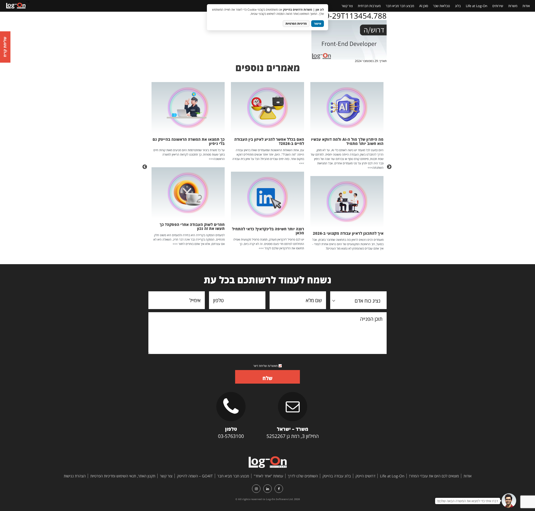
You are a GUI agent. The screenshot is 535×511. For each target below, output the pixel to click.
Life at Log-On (476, 6)
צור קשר (347, 6)
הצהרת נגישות (75, 476)
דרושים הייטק (365, 476)
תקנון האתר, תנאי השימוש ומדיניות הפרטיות (122, 476)
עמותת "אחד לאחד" (268, 476)
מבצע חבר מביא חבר (400, 6)
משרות (512, 6)
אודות (526, 6)
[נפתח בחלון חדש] (279, 488)
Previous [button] (390, 166)
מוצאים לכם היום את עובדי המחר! (434, 476)
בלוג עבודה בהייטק (336, 476)
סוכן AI (423, 6)
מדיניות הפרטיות (296, 23)
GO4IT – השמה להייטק (195, 476)
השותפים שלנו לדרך (303, 476)
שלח (267, 378)
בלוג (458, 6)
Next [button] (145, 166)
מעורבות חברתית (369, 6)
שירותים (497, 6)
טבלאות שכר (441, 6)
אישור (317, 23)
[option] (347, 166)
